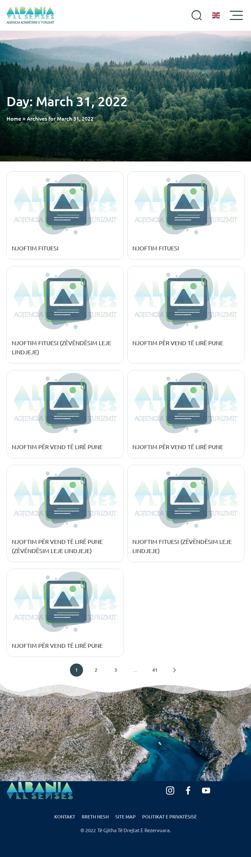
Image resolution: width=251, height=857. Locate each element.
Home (14, 118)
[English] (216, 15)
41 (155, 670)
